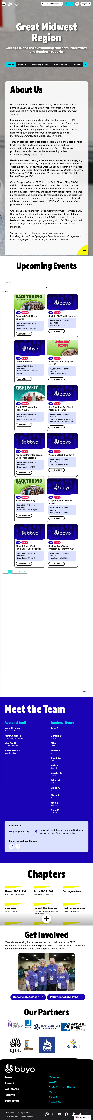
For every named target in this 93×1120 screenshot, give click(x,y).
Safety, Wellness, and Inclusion (62, 1087)
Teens (8, 1077)
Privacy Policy (55, 1097)
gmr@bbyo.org (21, 831)
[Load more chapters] (46, 918)
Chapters (77, 64)
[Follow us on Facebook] (17, 846)
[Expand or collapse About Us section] (82, 250)
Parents (10, 1094)
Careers (52, 1092)
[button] (4, 4)
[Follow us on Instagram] (11, 846)
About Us (22, 64)
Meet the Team (60, 64)
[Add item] (85, 64)
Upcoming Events (40, 64)
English (83, 1117)
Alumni (9, 1083)
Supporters (12, 1100)
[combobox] (82, 1117)
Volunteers (12, 1088)
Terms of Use (55, 1102)
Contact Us (54, 1077)
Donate (69, 4)
